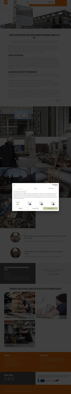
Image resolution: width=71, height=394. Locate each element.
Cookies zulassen (50, 208)
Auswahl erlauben (35, 208)
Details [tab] (35, 188)
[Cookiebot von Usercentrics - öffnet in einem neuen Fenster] (53, 185)
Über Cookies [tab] (51, 188)
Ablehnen (20, 208)
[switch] (29, 204)
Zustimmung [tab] (20, 188)
